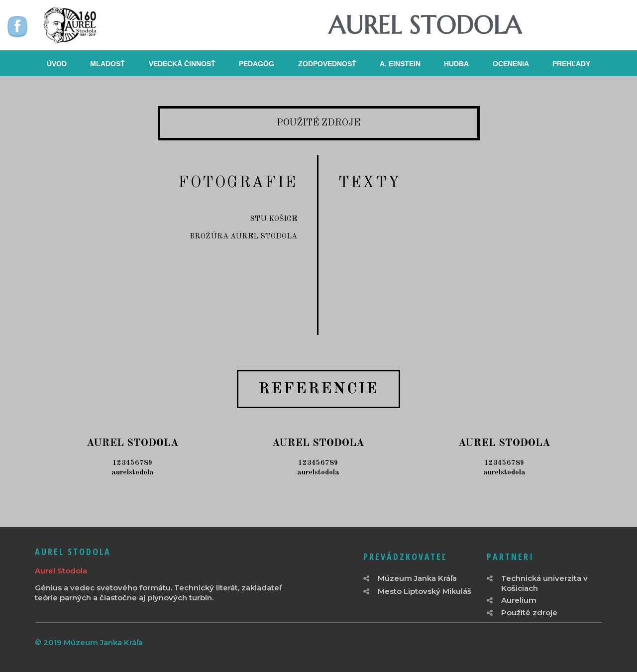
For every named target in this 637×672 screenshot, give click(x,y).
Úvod (57, 64)
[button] (318, 389)
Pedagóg (256, 64)
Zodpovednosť (327, 64)
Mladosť (107, 64)
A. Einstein (400, 64)
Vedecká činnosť (182, 64)
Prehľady (571, 64)
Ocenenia (511, 64)
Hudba (456, 64)
